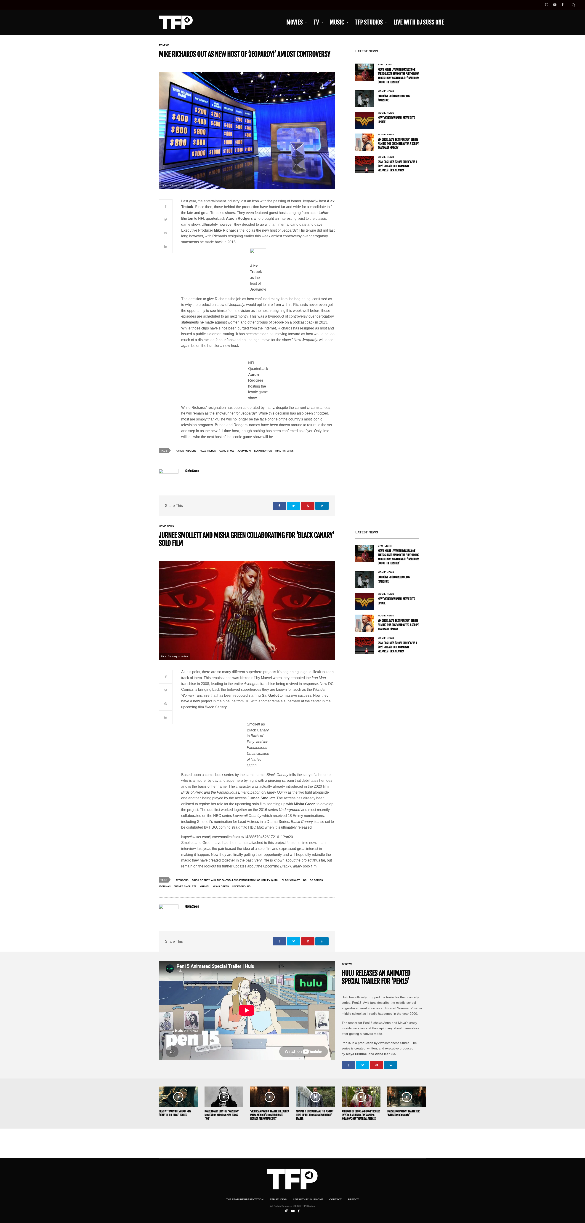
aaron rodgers (186, 451)
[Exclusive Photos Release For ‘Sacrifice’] (364, 98)
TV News (164, 45)
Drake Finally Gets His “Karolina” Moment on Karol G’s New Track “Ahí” (222, 1115)
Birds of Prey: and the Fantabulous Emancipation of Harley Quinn (235, 880)
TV (316, 22)
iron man (164, 886)
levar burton (263, 451)
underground (241, 886)
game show (226, 451)
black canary (291, 880)
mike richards (284, 451)
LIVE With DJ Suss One (419, 22)
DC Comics (316, 880)
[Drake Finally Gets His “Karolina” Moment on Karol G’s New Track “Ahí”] (224, 1097)
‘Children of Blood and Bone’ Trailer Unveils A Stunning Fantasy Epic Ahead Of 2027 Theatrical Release (361, 1115)
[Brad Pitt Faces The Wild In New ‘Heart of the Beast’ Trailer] (178, 1097)
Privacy (353, 1199)
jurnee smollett (185, 886)
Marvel (204, 886)
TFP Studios (369, 22)
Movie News (386, 91)
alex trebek (208, 451)
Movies (294, 22)
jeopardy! (244, 451)
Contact (335, 1199)
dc (304, 880)
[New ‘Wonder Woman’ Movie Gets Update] (364, 120)
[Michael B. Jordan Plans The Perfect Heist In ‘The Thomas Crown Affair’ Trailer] (315, 1097)
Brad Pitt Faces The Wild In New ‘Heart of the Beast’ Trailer (175, 1113)
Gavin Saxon (192, 471)
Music (337, 22)
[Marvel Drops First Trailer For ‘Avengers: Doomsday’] (406, 1097)
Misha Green (221, 886)
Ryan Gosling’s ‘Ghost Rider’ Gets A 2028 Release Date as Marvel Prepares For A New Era (397, 166)
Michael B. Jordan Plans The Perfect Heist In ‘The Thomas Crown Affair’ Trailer (314, 1115)
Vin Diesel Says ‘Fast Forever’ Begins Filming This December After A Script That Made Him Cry (398, 144)
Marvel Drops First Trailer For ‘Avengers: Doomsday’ (403, 1113)
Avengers (182, 880)
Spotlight (385, 65)
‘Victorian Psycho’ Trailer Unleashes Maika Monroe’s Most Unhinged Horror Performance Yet (269, 1115)
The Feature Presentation (244, 1199)
